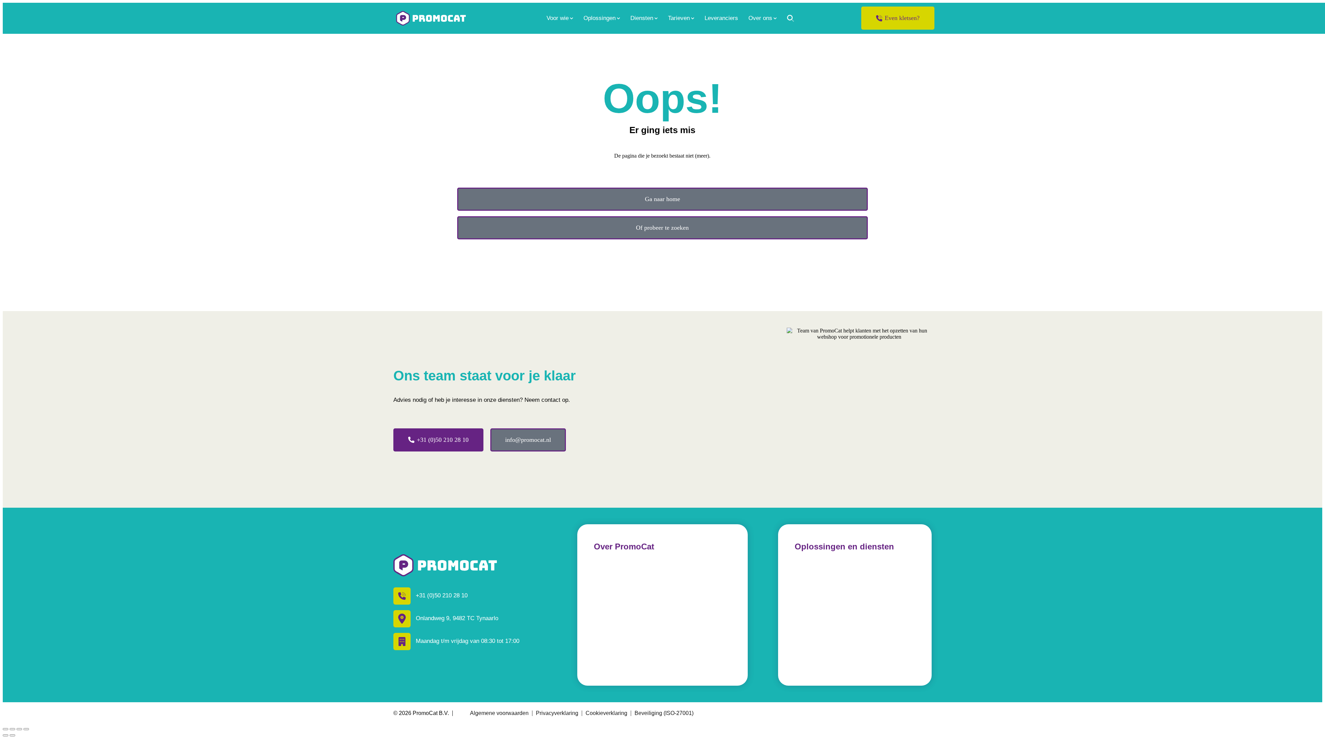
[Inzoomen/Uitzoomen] (26, 729)
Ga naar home (662, 199)
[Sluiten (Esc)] (5, 729)
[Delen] (12, 729)
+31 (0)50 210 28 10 (443, 439)
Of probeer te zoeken (662, 227)
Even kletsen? (902, 17)
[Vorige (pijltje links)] (5, 735)
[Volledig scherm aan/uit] (19, 729)
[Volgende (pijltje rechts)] (12, 735)
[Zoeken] (790, 18)
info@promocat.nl (528, 439)
